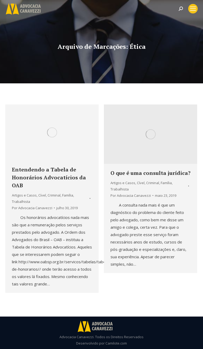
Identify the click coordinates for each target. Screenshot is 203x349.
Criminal (54, 195)
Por (32, 207)
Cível (42, 195)
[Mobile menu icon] (193, 8)
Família (67, 195)
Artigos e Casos (24, 195)
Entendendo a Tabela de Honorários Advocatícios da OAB (49, 177)
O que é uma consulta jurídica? (150, 172)
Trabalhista (21, 201)
